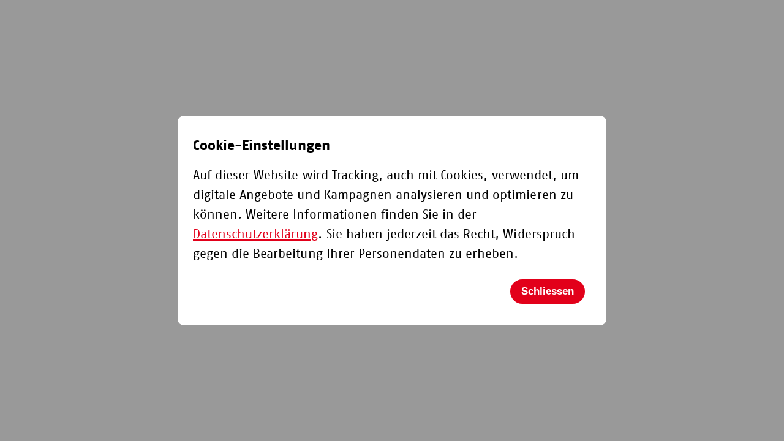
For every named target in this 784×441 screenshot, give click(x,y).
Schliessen (547, 291)
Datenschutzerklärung (255, 234)
